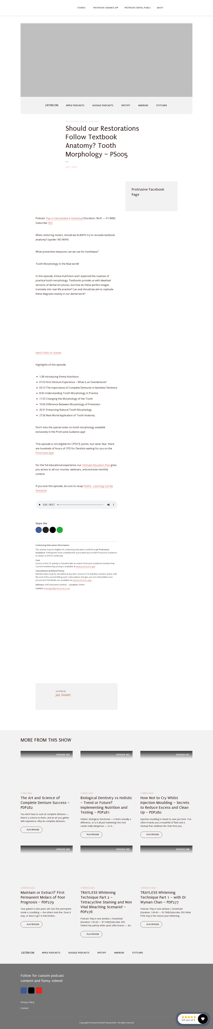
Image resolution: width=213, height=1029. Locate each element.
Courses (81, 8)
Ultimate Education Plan (96, 465)
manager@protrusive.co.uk (57, 588)
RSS (50, 223)
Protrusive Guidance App (105, 8)
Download (77, 218)
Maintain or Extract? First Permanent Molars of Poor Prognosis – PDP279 (43, 897)
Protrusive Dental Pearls (138, 8)
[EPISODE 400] (47, 864)
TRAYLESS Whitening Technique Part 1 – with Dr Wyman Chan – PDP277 (163, 897)
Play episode (33, 829)
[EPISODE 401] (166, 770)
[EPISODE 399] (106, 864)
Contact (25, 1008)
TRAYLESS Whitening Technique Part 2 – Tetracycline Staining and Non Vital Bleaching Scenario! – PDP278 (106, 902)
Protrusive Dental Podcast (82, 121)
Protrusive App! (45, 453)
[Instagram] (31, 990)
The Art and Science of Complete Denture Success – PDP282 (45, 803)
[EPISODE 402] (106, 770)
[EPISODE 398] (166, 864)
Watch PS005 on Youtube (48, 352)
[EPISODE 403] (47, 770)
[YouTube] (39, 990)
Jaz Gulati (63, 695)
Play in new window (57, 218)
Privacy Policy (27, 1002)
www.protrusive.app (85, 566)
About (160, 8)
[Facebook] (24, 990)
